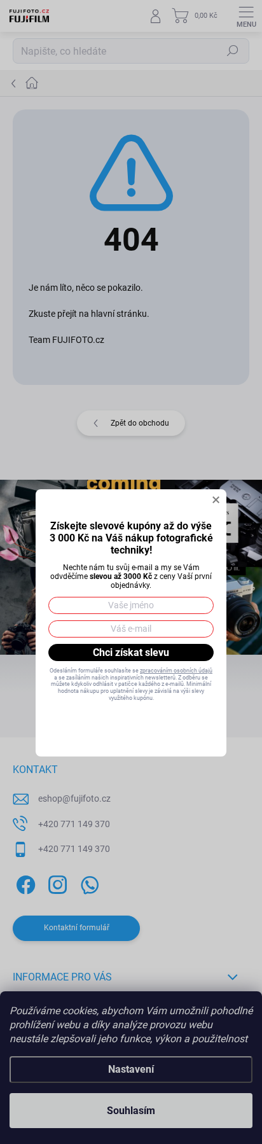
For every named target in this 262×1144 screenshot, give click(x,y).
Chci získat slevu (131, 652)
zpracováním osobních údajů (176, 670)
